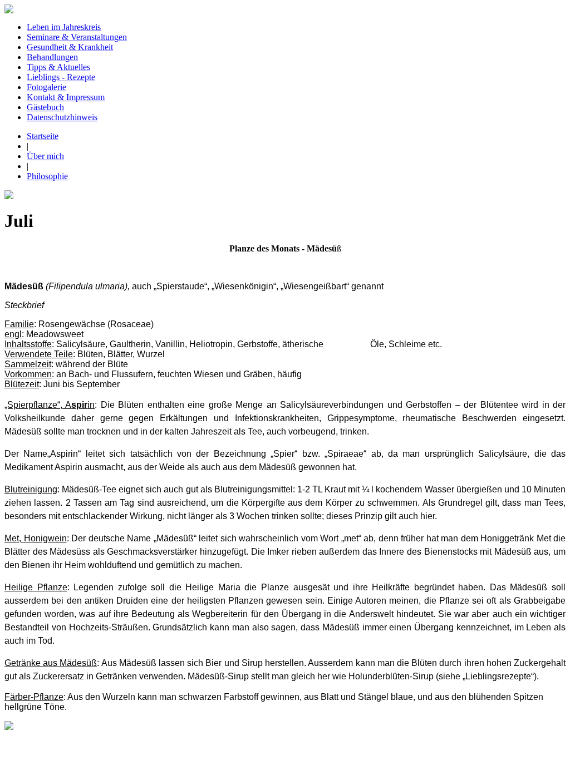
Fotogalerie (46, 87)
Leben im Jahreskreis (64, 27)
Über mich (45, 156)
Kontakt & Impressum (66, 97)
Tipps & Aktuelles (58, 67)
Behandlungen (52, 57)
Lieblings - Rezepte (61, 77)
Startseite (42, 136)
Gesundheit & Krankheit (70, 47)
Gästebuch (45, 107)
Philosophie (47, 176)
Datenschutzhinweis (62, 117)
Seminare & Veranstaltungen (77, 37)
